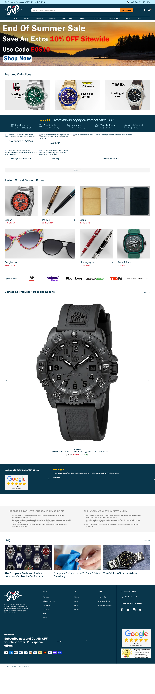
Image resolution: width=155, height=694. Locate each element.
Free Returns (21, 125)
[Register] (86, 641)
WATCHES (39, 18)
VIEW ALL (147, 293)
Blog (44, 614)
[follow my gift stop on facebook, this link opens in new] (122, 611)
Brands (45, 618)
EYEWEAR (82, 18)
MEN (15, 18)
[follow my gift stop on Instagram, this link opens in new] (134, 611)
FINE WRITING (67, 18)
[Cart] (149, 10)
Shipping (76, 597)
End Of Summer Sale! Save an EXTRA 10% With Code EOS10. (25, 2)
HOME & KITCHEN (114, 18)
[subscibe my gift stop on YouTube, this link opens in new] (128, 611)
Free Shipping (50, 125)
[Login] (144, 10)
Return (76, 601)
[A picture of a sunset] (77, 44)
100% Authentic (107, 125)
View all (147, 540)
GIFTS (128, 18)
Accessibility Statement (105, 605)
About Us (46, 597)
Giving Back (47, 609)
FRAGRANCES (96, 18)
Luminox (77, 450)
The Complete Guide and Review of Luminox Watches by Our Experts (25, 575)
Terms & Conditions (104, 601)
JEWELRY (52, 18)
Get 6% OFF (40, 638)
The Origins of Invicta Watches (121, 573)
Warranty (76, 125)
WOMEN (26, 18)
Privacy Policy (102, 597)
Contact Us (46, 605)
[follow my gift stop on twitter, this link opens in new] (140, 611)
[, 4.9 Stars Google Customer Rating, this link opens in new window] (136, 638)
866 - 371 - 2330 (131, 597)
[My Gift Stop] (13, 591)
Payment (76, 605)
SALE (139, 18)
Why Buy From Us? (49, 601)
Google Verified (135, 125)
